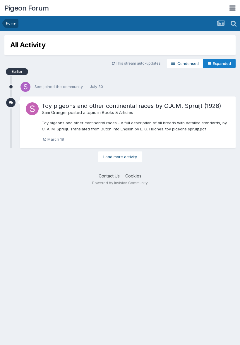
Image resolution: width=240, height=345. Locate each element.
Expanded (221, 63)
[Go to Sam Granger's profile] (32, 108)
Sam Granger (54, 112)
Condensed (187, 63)
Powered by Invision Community (120, 183)
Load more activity (120, 156)
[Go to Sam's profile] (25, 87)
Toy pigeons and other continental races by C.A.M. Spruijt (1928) (131, 105)
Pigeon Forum (26, 8)
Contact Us (109, 175)
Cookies (133, 175)
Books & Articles (117, 112)
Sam (38, 86)
